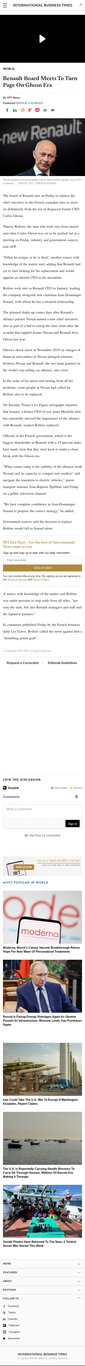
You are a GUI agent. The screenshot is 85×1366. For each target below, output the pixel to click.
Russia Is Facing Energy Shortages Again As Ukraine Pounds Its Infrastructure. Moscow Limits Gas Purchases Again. (42, 1020)
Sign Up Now (24, 867)
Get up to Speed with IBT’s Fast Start (59, 860)
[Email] (45, 110)
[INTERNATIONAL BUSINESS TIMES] (42, 5)
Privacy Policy (41, 579)
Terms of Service (17, 579)
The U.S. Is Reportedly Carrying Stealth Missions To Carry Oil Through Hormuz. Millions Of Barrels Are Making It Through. (39, 1172)
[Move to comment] (52, 110)
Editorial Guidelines (62, 663)
